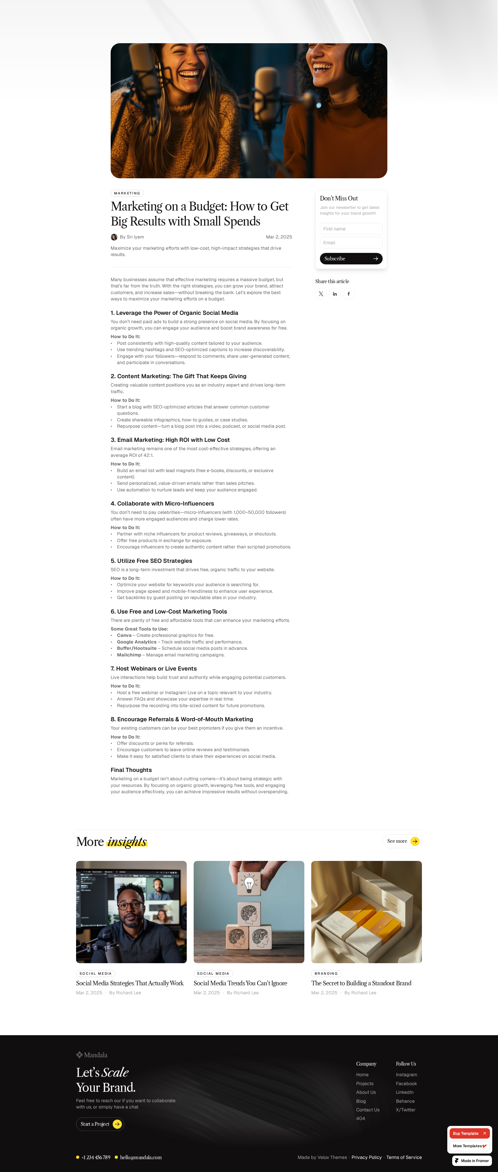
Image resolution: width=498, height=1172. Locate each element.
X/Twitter (406, 1110)
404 (360, 1119)
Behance (405, 1101)
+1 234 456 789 (96, 1157)
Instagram (406, 1075)
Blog (361, 1101)
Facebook (406, 1083)
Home (362, 1075)
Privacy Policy (367, 1157)
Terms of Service (404, 1157)
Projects (364, 1083)
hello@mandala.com (141, 1157)
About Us (366, 1092)
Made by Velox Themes (322, 1157)
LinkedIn (405, 1092)
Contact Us (368, 1110)
